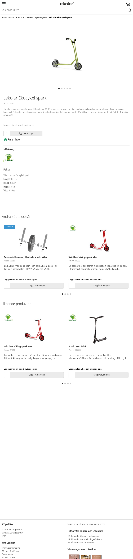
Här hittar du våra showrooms (81, 543)
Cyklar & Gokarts (24, 17)
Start (4, 17)
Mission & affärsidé (10, 551)
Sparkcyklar (41, 17)
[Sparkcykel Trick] (99, 330)
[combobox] (66, 10)
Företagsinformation (11, 548)
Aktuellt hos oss (9, 558)
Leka (11, 17)
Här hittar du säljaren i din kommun (84, 536)
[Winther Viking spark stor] (99, 240)
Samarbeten (7, 554)
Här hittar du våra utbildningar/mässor (85, 540)
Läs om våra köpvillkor (12, 530)
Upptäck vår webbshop (12, 533)
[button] (59, 88)
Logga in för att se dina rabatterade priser (86, 524)
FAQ (4, 536)
